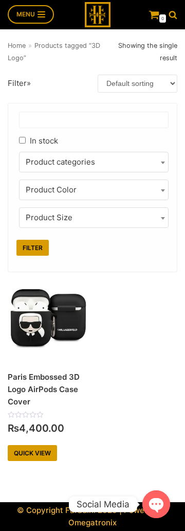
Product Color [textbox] (51, 189)
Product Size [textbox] (49, 217)
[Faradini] (97, 14)
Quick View (32, 453)
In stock (44, 141)
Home (17, 45)
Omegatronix (92, 522)
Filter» (19, 83)
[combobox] (94, 162)
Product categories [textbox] (60, 162)
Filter (33, 248)
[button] (173, 14)
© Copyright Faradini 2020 (67, 510)
